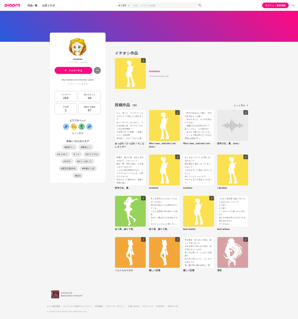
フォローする (75, 70)
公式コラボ (48, 5)
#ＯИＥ (67, 161)
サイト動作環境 (53, 306)
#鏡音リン (69, 147)
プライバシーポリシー (115, 306)
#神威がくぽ (88, 168)
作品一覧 (33, 5)
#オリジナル (92, 154)
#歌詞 (78, 175)
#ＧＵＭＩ (62, 154)
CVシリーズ (148, 306)
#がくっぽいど (84, 161)
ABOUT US (173, 306)
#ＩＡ (76, 154)
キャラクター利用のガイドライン (77, 306)
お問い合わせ (134, 306)
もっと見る (77, 133)
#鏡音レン (86, 147)
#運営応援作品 (68, 168)
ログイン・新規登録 (275, 5)
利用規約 (99, 306)
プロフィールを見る (78, 83)
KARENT (160, 306)
